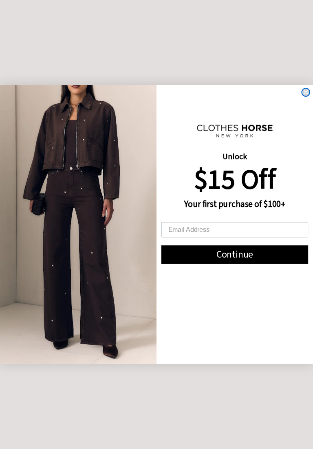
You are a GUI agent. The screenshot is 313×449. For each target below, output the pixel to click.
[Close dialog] (306, 92)
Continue (234, 254)
